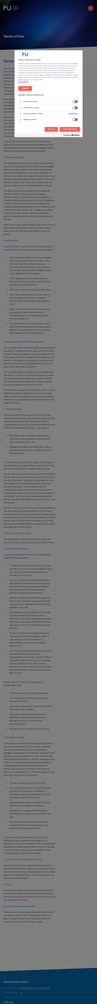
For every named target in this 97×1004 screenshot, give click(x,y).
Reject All (51, 129)
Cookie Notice (23, 82)
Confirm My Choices (69, 129)
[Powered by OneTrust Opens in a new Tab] (72, 135)
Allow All (25, 88)
